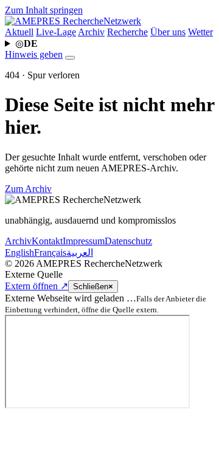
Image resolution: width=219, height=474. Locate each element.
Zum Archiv (28, 189)
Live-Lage (56, 32)
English (19, 252)
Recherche (127, 32)
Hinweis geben (34, 54)
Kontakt (47, 241)
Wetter (200, 32)
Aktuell (19, 32)
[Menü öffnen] (70, 58)
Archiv (91, 32)
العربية (79, 252)
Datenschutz (128, 241)
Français (50, 252)
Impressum (84, 241)
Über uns (168, 32)
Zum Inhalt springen (44, 10)
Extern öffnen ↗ (36, 286)
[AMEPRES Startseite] (73, 21)
